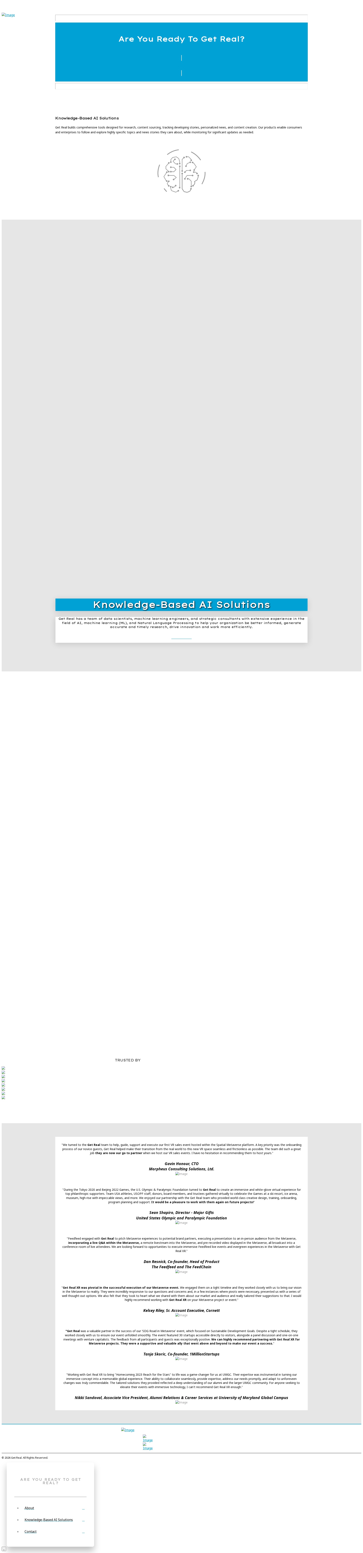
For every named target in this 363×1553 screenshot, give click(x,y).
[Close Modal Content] (4, 1549)
